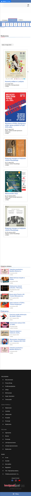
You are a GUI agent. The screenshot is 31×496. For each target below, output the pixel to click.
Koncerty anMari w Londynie (14, 81)
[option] (14, 380)
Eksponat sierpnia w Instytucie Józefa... (15, 332)
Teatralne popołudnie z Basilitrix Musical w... (16, 270)
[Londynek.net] (14, 5)
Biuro (3, 454)
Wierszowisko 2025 (11, 193)
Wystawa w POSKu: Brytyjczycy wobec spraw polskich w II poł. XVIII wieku (15, 125)
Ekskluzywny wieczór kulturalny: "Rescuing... (16, 287)
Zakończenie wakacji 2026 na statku (17, 323)
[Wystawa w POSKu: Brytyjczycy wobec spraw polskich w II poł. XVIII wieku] (15, 107)
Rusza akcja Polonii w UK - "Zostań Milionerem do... (17, 295)
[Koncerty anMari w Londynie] (15, 65)
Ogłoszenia (4, 376)
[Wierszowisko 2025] (15, 181)
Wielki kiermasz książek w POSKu (17, 278)
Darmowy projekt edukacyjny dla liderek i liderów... (18, 315)
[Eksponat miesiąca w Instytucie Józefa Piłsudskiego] (15, 148)
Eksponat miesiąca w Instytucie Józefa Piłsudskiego (15, 159)
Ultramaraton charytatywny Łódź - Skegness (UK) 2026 (17, 340)
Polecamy (4, 311)
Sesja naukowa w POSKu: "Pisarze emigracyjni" (17, 303)
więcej (20, 20)
